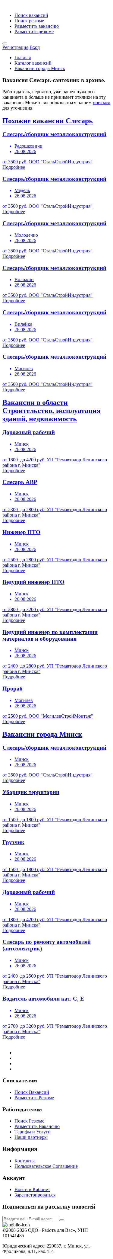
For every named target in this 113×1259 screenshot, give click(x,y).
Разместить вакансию (36, 26)
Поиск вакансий (31, 15)
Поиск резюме (29, 20)
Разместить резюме (34, 31)
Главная (22, 57)
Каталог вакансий (33, 63)
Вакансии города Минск (39, 68)
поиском (101, 102)
